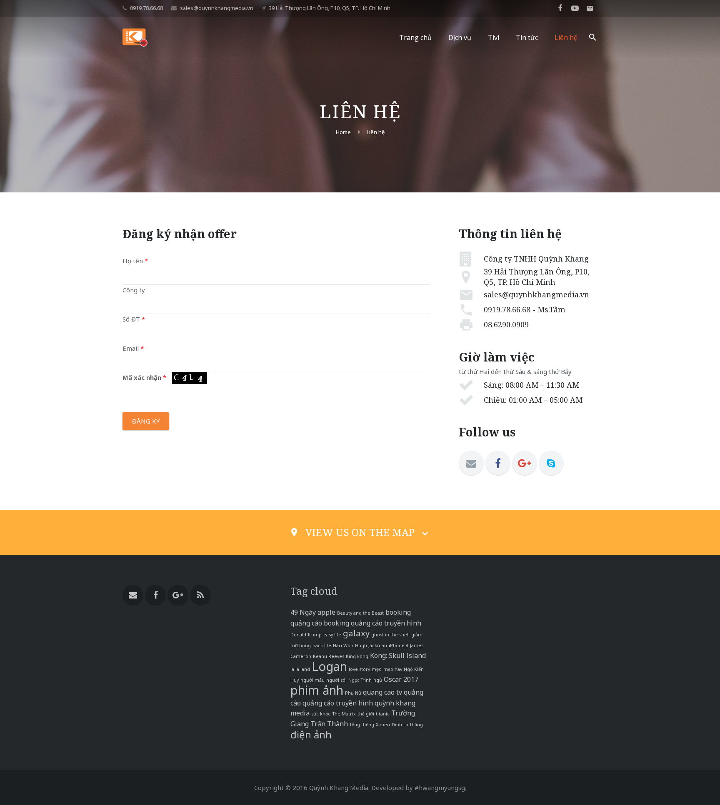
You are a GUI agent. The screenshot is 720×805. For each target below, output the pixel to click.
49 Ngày (303, 612)
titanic (383, 714)
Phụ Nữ (353, 693)
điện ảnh (311, 734)
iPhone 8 (398, 645)
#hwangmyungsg (440, 787)
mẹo (377, 669)
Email (133, 348)
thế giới (366, 714)
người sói (336, 680)
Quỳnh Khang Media (338, 787)
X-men (383, 725)
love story (359, 669)
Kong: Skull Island (398, 655)
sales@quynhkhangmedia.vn (216, 8)
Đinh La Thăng (407, 725)
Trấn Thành (329, 723)
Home (343, 132)
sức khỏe (321, 714)
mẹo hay (392, 669)
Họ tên (135, 261)
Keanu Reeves (328, 656)
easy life (332, 635)
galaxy (356, 633)
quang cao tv (382, 692)
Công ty (133, 290)
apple (326, 612)
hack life (321, 645)
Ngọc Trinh (360, 680)
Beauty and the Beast (360, 613)
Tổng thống (362, 725)
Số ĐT (133, 319)
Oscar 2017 (401, 679)
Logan (329, 666)
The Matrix (344, 714)
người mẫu (312, 680)
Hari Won (343, 645)
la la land (300, 669)
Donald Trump (306, 635)
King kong (357, 656)
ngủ (377, 680)
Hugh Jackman (371, 645)
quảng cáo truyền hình (337, 703)
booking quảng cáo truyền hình (372, 623)
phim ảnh (316, 690)
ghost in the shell (390, 635)
